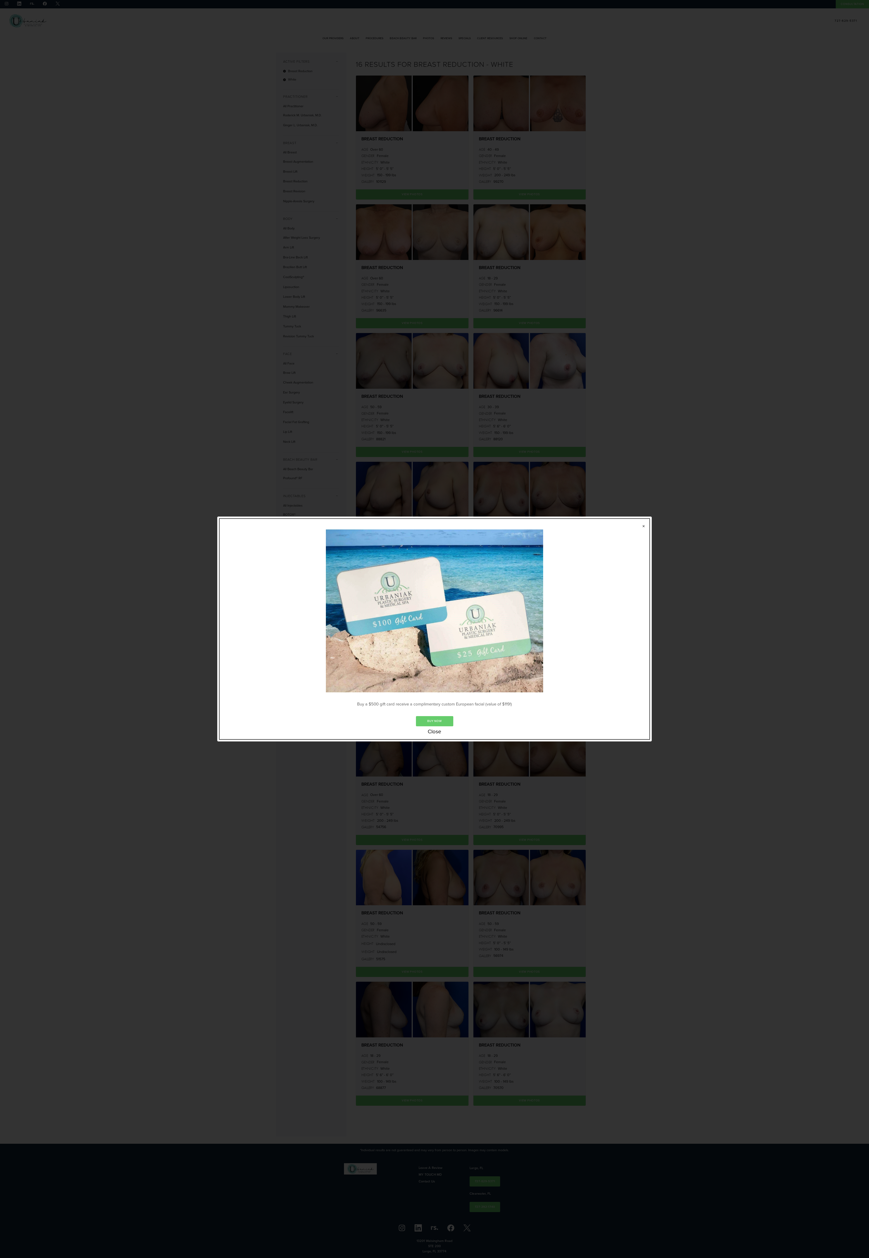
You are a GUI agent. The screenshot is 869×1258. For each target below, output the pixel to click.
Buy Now (434, 721)
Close (434, 732)
